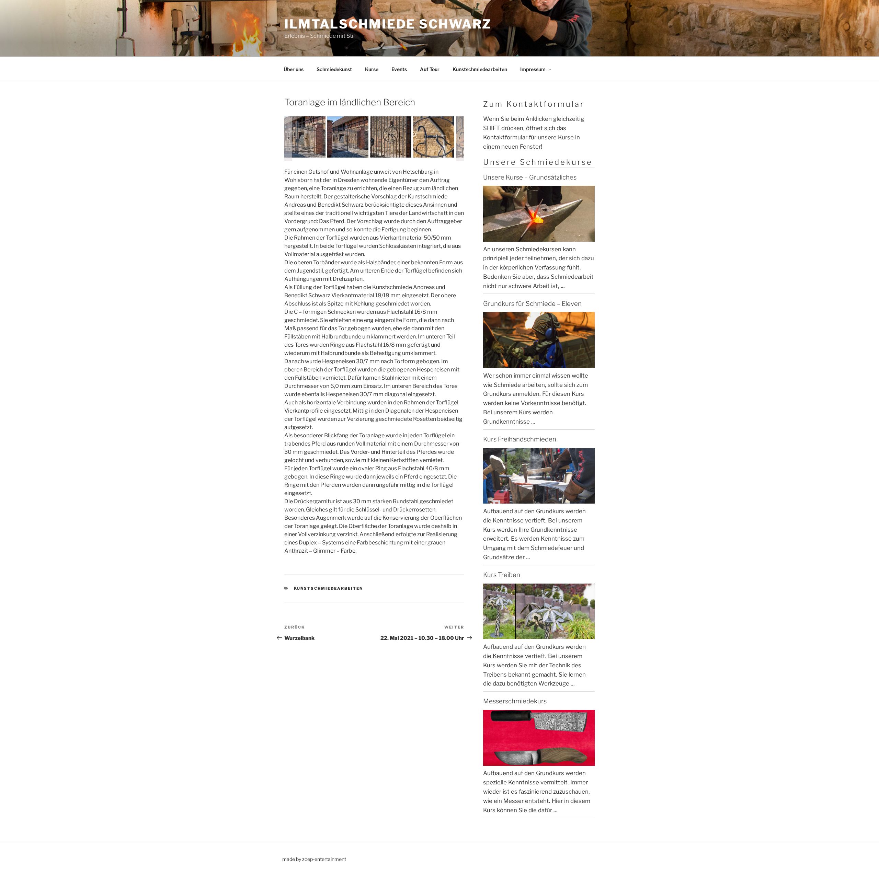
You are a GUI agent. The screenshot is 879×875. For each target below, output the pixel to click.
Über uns (294, 69)
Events (399, 69)
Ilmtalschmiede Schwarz (388, 24)
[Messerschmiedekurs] (539, 761)
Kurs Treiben (501, 575)
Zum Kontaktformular (533, 104)
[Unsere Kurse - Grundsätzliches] (539, 237)
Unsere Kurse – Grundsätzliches (530, 177)
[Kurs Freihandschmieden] (539, 499)
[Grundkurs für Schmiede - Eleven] (539, 363)
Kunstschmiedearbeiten (480, 69)
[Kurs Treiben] (539, 634)
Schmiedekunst (334, 69)
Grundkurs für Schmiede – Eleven (532, 304)
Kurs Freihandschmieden (519, 439)
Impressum (533, 69)
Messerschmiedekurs (515, 701)
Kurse (371, 69)
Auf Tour (430, 69)
